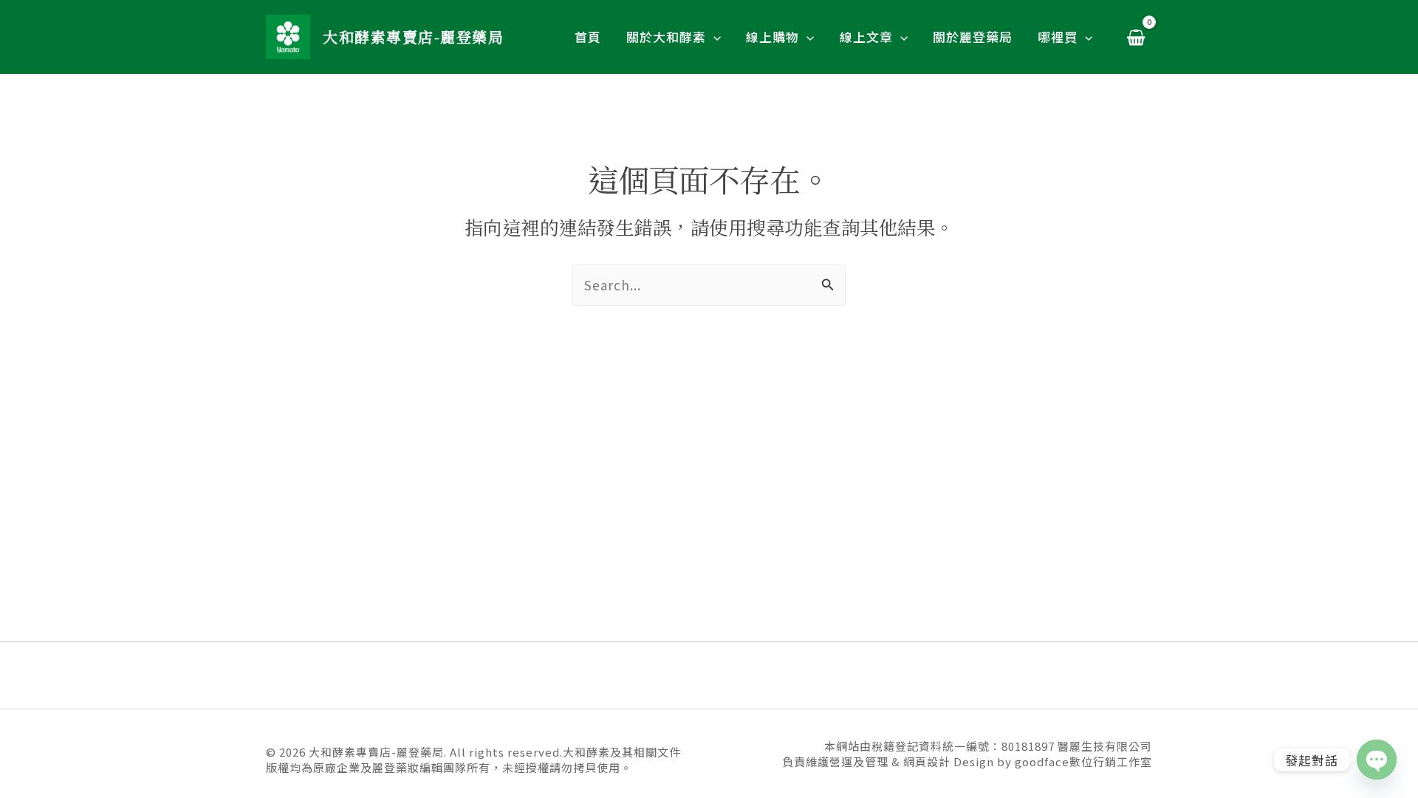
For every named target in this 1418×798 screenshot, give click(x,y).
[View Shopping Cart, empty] (1136, 36)
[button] (713, 37)
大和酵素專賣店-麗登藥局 (413, 36)
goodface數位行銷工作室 (1083, 761)
